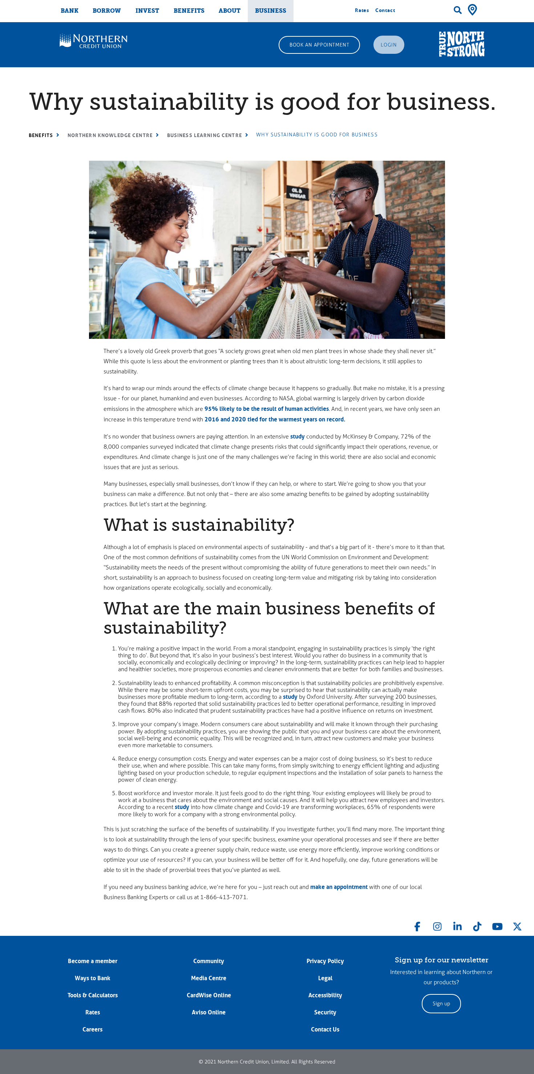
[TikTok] (477, 925)
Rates (362, 10)
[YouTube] (497, 925)
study (297, 436)
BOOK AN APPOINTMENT (319, 45)
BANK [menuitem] (69, 10)
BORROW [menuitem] (107, 10)
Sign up (441, 1004)
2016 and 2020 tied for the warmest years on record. (275, 419)
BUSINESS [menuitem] (270, 10)
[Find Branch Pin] (472, 9)
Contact (385, 10)
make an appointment (339, 886)
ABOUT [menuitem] (229, 10)
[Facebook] (417, 925)
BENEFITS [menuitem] (189, 10)
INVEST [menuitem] (147, 10)
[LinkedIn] (457, 925)
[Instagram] (437, 925)
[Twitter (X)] (517, 925)
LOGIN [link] (389, 45)
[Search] (457, 10)
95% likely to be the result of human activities (267, 408)
